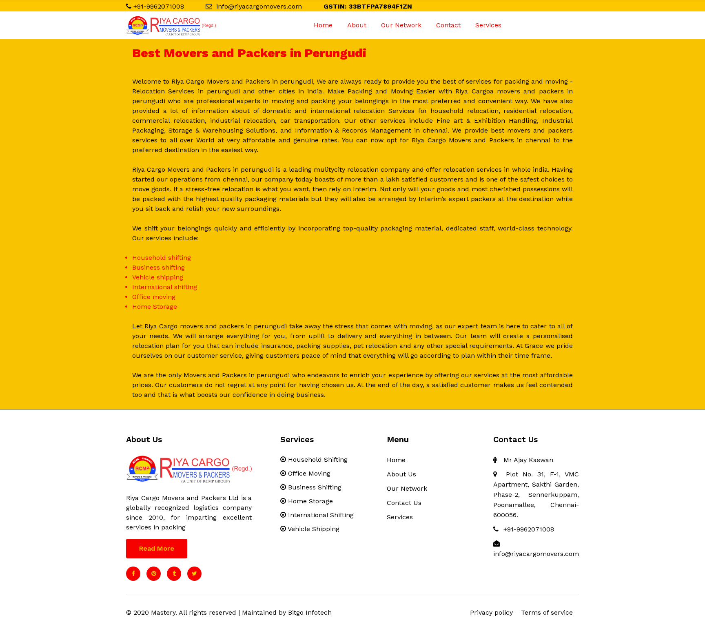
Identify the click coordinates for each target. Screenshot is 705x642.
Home (323, 25)
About (356, 25)
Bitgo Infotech (310, 612)
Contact (448, 25)
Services (488, 25)
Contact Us (404, 503)
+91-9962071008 (158, 6)
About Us (401, 474)
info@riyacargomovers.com (259, 6)
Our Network (401, 25)
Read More (156, 548)
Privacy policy (491, 612)
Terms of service (547, 612)
